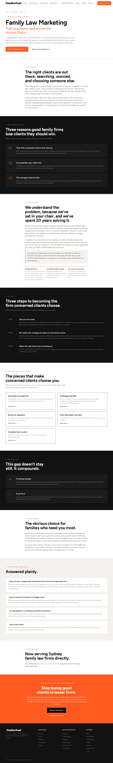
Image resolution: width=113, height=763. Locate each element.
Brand (40, 736)
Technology (41, 742)
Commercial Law (67, 745)
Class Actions (66, 748)
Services (40, 733)
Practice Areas (66, 736)
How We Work (44, 3)
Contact (90, 3)
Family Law (65, 739)
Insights (83, 3)
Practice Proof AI (104, 3)
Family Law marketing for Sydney (49, 664)
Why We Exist (33, 3)
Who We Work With (67, 3)
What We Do (54, 3)
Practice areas (14, 12)
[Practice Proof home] (13, 3)
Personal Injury (66, 742)
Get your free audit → (57, 710)
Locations (65, 733)
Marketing (41, 739)
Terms (87, 751)
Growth (40, 745)
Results (77, 3)
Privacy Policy (90, 748)
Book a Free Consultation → (41, 49)
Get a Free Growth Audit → (17, 49)
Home (25, 3)
